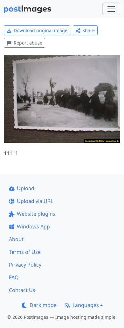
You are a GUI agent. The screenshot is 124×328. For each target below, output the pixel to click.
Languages (85, 305)
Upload (25, 188)
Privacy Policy (25, 264)
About (16, 239)
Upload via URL (35, 201)
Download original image (40, 30)
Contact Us (22, 290)
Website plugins (36, 213)
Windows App (33, 226)
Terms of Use (25, 251)
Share (88, 30)
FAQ (14, 277)
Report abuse (28, 43)
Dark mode (43, 305)
